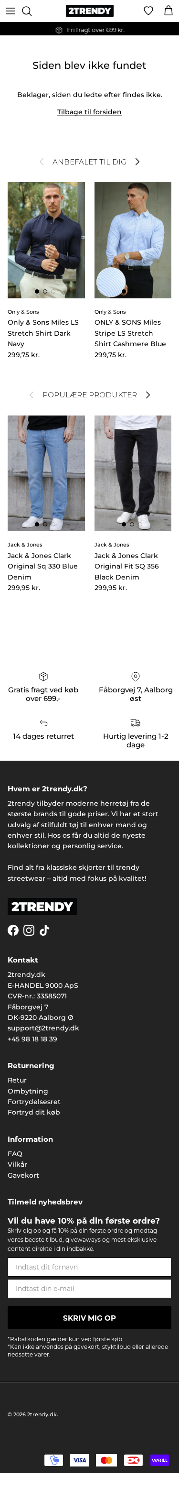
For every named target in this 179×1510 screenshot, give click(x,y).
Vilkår (17, 1164)
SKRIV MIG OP (89, 1318)
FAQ (15, 1153)
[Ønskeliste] (148, 11)
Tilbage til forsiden (89, 112)
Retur (17, 1080)
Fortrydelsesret (34, 1101)
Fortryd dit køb (34, 1112)
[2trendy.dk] (90, 11)
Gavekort (23, 1175)
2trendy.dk (42, 1414)
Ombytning (28, 1091)
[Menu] (10, 11)
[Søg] (31, 11)
